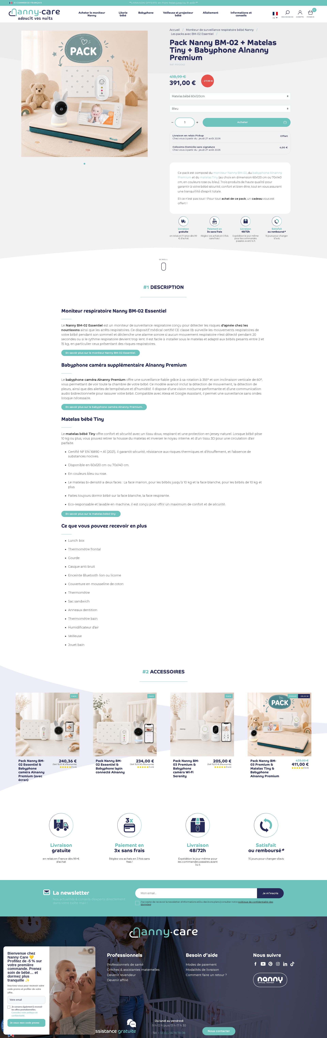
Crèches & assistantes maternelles (133, 970)
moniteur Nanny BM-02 (230, 172)
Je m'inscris (270, 893)
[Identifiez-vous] (300, 12)
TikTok (293, 966)
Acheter (242, 122)
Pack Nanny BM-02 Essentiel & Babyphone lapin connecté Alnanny (110, 766)
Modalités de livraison (202, 970)
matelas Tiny (209, 177)
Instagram (279, 966)
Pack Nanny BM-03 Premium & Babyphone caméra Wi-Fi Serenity (186, 768)
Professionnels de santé (125, 965)
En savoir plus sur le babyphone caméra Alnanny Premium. (104, 407)
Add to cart (71, 748)
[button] (287, 12)
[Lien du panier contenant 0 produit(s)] (310, 12)
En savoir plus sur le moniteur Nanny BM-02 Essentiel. (101, 352)
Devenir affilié (117, 980)
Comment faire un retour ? (206, 975)
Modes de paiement (201, 965)
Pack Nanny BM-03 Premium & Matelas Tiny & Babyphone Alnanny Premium (264, 768)
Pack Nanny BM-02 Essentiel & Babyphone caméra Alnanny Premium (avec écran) (31, 770)
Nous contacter (219, 1031)
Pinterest (271, 966)
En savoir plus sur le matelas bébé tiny (91, 513)
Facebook (256, 966)
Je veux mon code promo (24, 1022)
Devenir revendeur (121, 975)
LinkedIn (286, 966)
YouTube (264, 966)
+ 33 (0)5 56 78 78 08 (171, 1033)
